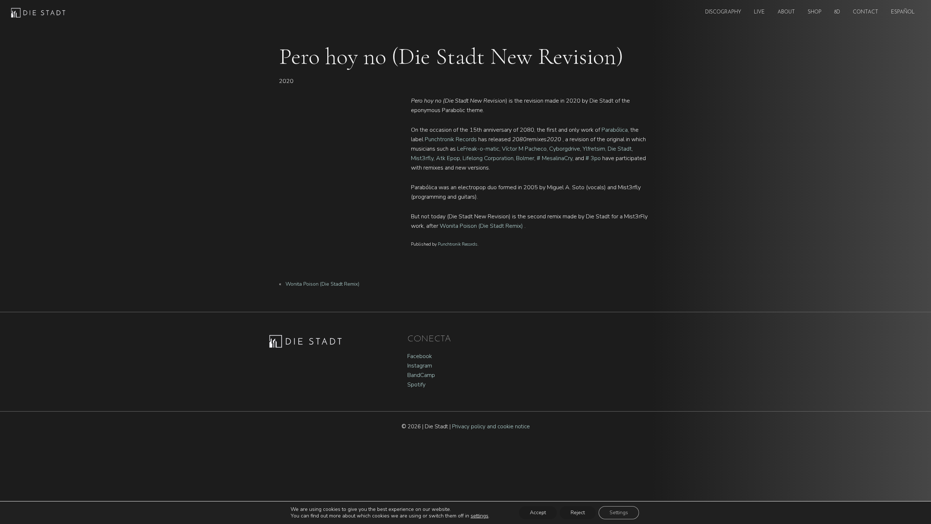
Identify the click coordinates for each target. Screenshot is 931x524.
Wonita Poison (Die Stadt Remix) (482, 226)
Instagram (419, 366)
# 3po (593, 158)
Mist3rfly (422, 158)
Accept (538, 512)
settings (479, 516)
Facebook (419, 356)
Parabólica (615, 130)
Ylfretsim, (594, 149)
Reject (578, 512)
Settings (619, 512)
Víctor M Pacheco (524, 149)
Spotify (416, 385)
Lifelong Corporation (488, 158)
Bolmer (525, 158)
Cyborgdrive (564, 149)
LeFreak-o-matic (478, 149)
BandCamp (421, 375)
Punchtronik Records (451, 139)
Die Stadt (620, 149)
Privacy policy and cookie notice (491, 426)
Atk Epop (448, 158)
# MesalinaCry (554, 158)
